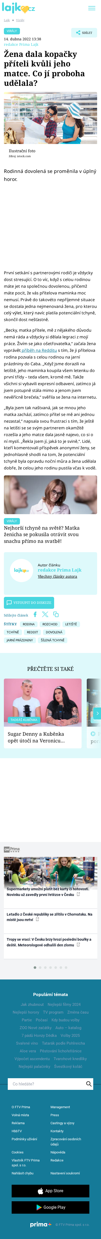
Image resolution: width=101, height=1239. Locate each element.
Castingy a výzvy (62, 1123)
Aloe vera (28, 1051)
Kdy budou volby (66, 1020)
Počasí (42, 1020)
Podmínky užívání (24, 1139)
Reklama (18, 1123)
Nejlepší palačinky (34, 1066)
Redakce (57, 1160)
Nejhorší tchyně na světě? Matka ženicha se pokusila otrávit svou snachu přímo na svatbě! (42, 534)
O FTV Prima (21, 1107)
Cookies (18, 1152)
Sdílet (81, 34)
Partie (27, 1020)
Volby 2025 (70, 1035)
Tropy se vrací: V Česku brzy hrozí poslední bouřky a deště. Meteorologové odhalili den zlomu (49, 942)
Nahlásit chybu (22, 1173)
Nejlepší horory (26, 1012)
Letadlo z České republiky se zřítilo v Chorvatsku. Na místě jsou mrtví (49, 917)
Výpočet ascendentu (32, 1058)
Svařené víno (27, 1043)
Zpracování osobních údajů (66, 1141)
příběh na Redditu (39, 350)
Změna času (78, 1012)
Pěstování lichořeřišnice (61, 1051)
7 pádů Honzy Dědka (39, 1035)
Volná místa (20, 1115)
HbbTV (17, 1131)
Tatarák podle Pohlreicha (63, 1043)
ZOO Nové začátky (36, 1027)
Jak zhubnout (32, 1004)
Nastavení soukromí (65, 1173)
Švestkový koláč (68, 1066)
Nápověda (58, 1152)
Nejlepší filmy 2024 (64, 1004)
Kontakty (57, 1131)
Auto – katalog (68, 1027)
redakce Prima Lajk (21, 44)
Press (55, 1115)
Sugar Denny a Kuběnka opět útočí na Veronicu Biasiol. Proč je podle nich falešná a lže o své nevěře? (38, 737)
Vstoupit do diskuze (32, 602)
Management (60, 1107)
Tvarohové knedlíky (70, 1058)
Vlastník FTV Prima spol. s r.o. (26, 1162)
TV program (53, 1012)
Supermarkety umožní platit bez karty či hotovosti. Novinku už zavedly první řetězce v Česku (48, 891)
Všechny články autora (57, 576)
